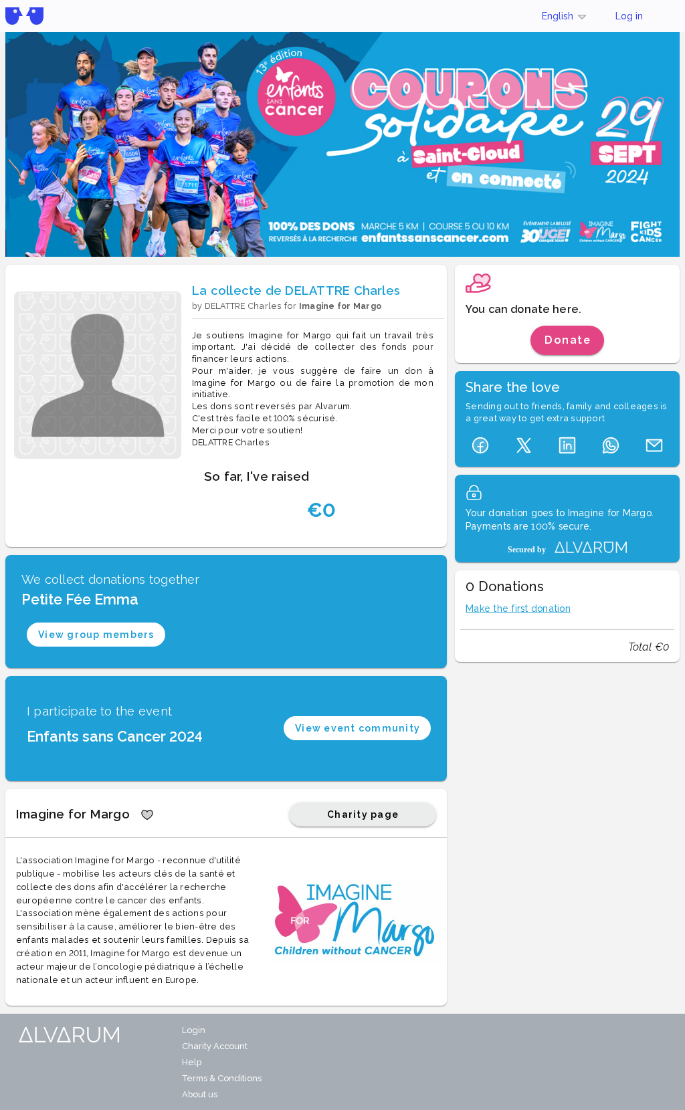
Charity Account (215, 1046)
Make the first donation (518, 608)
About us (199, 1094)
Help (191, 1062)
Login (193, 1030)
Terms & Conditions (222, 1078)
